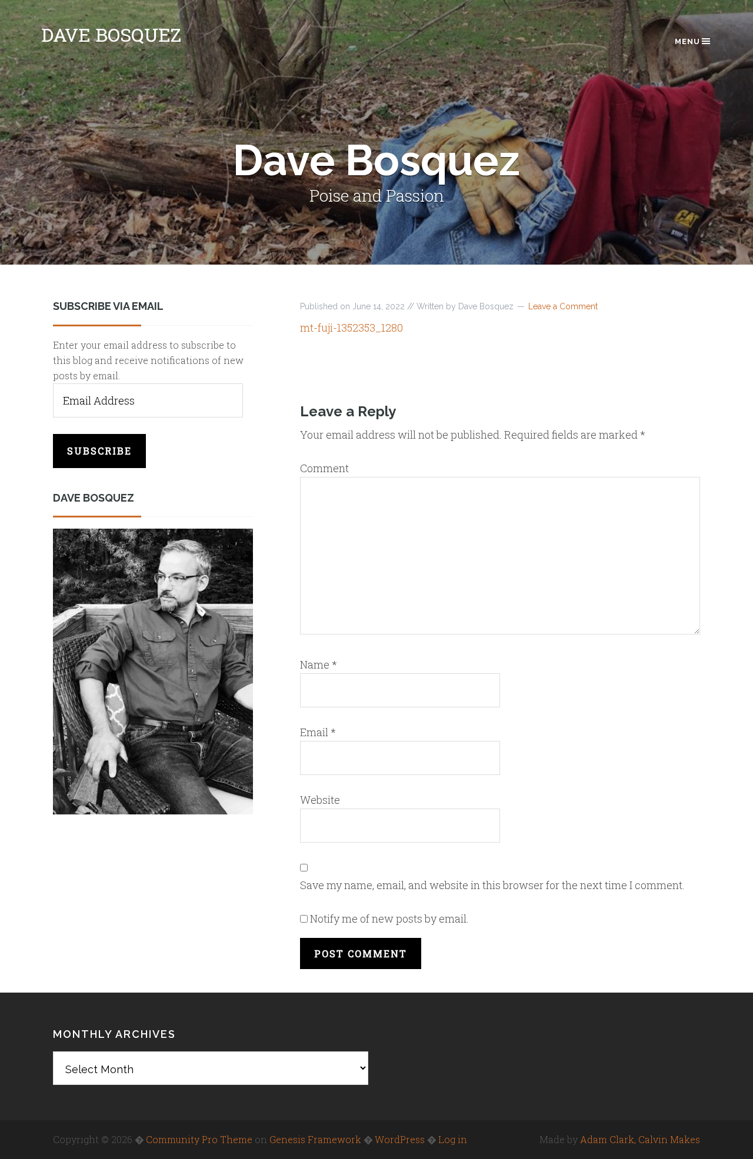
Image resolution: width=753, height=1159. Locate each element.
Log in (452, 1139)
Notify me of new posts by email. (389, 918)
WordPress (400, 1139)
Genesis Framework (315, 1139)
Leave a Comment (563, 306)
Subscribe (99, 451)
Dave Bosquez (111, 34)
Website (320, 800)
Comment (324, 468)
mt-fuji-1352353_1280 (351, 327)
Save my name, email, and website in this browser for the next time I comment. (492, 885)
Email (318, 732)
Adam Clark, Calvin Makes (640, 1139)
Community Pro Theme (199, 1139)
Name (318, 664)
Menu (687, 41)
